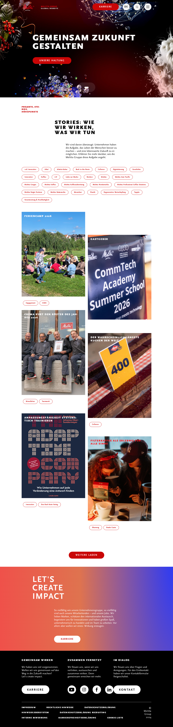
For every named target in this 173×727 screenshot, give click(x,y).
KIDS (44, 303)
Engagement (30, 303)
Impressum (29, 707)
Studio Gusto (111, 527)
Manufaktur (30, 401)
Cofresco (95, 424)
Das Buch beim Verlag (49, 504)
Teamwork (46, 401)
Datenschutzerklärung (100, 707)
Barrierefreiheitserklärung (77, 718)
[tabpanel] (86, 48)
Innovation (30, 504)
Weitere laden (86, 555)
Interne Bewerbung (35, 718)
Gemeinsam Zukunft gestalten (84, 42)
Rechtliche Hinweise (60, 707)
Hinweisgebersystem (35, 712)
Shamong (95, 527)
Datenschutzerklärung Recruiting (83, 712)
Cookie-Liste (115, 718)
